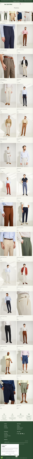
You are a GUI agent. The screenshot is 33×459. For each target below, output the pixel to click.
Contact (18, 425)
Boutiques (5, 426)
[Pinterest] (20, 433)
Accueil (1, 7)
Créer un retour (19, 429)
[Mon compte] (22, 3)
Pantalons (4, 7)
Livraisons (18, 426)
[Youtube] (22, 433)
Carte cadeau (6, 434)
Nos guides (5, 433)
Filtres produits (2, 23)
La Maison (5, 425)
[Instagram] (18, 433)
